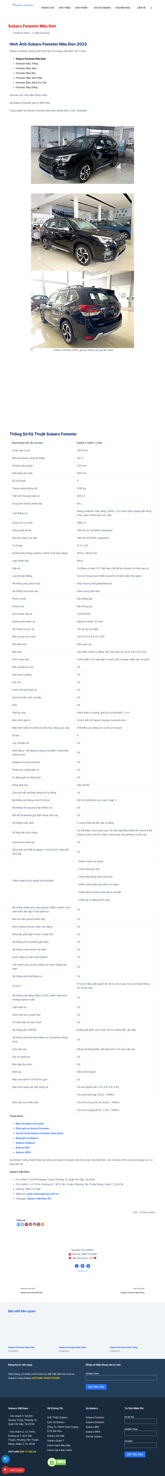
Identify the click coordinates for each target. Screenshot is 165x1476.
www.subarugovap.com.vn (42, 1193)
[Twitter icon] (88, 1266)
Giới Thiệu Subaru (57, 1417)
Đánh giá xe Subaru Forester (32, 1128)
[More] (42, 1224)
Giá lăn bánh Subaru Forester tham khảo (39, 1133)
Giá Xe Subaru (102, 7)
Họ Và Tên (129, 1417)
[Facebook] (18, 1224)
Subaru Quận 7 (55, 1440)
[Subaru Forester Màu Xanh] (82, 1329)
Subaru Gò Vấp (55, 1435)
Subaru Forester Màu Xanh (72, 1347)
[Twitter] (22, 1224)
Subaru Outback (95, 1422)
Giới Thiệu (65, 7)
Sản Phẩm (81, 7)
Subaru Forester (95, 1417)
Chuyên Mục (122, 7)
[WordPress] (30, 1224)
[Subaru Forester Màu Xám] (31, 1329)
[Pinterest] (26, 1224)
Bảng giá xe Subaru (27, 1138)
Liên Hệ (141, 7)
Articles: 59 (82, 1271)
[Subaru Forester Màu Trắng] (133, 1329)
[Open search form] (151, 8)
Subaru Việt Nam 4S (39, 1198)
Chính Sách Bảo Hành (59, 1450)
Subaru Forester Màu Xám (21, 1347)
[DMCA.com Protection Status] (56, 1462)
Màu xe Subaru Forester (30, 1123)
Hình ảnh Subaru (42, 33)
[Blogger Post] (38, 1224)
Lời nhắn (128, 1441)
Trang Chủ (47, 7)
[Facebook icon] (77, 1266)
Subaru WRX (93, 1431)
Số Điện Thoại (92, 1373)
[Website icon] (82, 1266)
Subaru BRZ (23, 1147)
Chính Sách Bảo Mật (58, 1445)
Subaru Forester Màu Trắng (124, 1347)
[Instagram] (34, 1224)
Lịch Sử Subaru (56, 1422)
